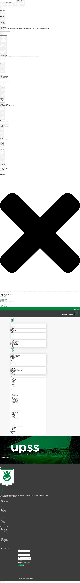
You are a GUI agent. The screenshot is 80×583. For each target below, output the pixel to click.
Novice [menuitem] (12, 378)
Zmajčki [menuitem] (12, 332)
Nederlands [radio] (38, 28)
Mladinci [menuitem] (12, 333)
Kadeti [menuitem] (12, 334)
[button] (40, 233)
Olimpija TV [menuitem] (13, 327)
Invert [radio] (2, 168)
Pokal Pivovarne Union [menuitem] (15, 341)
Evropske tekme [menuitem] (14, 342)
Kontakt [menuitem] (12, 354)
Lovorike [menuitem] (12, 358)
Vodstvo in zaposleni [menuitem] (14, 356)
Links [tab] (9, 104)
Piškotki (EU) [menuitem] (3, 509)
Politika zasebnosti (3, 306)
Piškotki (1, 305)
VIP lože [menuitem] (12, 347)
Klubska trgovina (76, 309)
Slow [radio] (1, 77)
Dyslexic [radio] (6, 139)
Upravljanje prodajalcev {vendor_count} (7, 301)
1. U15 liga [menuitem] (13, 346)
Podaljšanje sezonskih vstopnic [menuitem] (16, 370)
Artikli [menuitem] (12, 367)
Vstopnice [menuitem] (13, 368)
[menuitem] (28, 376)
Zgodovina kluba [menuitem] (14, 357)
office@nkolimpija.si (64, 314)
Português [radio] (42, 28)
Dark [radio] (4, 168)
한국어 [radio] (35, 28)
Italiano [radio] (30, 28)
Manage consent (2, 581)
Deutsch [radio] (11, 28)
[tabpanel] (40, 105)
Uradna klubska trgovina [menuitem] (15, 355)
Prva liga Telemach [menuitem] (14, 340)
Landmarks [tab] (6, 104)
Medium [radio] (4, 77)
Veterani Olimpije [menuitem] (15, 418)
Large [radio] (7, 124)
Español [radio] (14, 28)
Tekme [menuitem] (12, 331)
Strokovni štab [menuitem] (13, 330)
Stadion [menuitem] (12, 360)
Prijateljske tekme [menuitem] (14, 343)
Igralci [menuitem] (12, 329)
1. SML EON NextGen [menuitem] (14, 344)
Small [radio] (2, 124)
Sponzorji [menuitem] (13, 361)
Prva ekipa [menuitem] (13, 328)
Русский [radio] (46, 28)
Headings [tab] (2, 104)
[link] (3, 4)
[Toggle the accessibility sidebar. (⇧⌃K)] (0, 7)
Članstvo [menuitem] (12, 372)
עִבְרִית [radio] (20, 28)
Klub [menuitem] (12, 353)
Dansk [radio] (8, 28)
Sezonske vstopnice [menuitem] (14, 369)
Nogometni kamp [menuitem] (15, 395)
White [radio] (4, 99)
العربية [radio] (4, 28)
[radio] (0, 75)
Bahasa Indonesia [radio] (25, 28)
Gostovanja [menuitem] (13, 371)
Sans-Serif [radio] (2, 139)
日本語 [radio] (33, 28)
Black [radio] (2, 99)
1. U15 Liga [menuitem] (2, 536)
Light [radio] (6, 168)
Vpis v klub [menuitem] (14, 394)
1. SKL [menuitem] (12, 345)
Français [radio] (17, 28)
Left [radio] (1, 26)
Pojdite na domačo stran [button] (5, 457)
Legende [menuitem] (12, 359)
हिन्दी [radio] (21, 28)
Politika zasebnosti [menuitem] (3, 510)
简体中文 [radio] (49, 28)
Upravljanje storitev (3, 300)
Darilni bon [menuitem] (13, 373)
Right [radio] (3, 26)
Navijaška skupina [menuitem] (15, 417)
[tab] (0, 104)
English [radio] (1, 28)
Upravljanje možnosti (3, 299)
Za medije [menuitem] (13, 326)
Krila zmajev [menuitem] (13, 374)
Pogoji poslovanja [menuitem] (3, 511)
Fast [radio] (6, 77)
